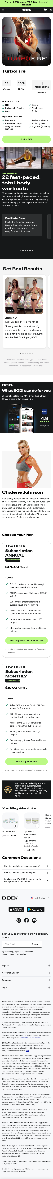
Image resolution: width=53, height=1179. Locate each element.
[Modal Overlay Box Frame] (22, 945)
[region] (26, 832)
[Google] (36, 909)
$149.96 (12, 835)
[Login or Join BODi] (50, 10)
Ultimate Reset (9, 831)
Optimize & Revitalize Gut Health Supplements (30, 836)
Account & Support (10, 972)
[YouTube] (34, 920)
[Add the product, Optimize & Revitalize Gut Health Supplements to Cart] (37, 826)
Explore (5, 965)
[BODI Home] (26, 10)
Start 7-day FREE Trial (26, 761)
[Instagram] (18, 920)
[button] (20, 250)
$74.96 (32, 850)
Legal (4, 987)
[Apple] (16, 909)
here (27, 1051)
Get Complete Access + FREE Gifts (26, 640)
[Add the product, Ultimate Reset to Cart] (15, 826)
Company (6, 980)
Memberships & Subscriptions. (30, 1038)
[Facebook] (26, 920)
